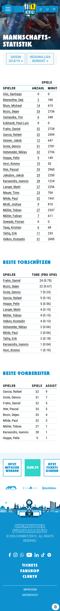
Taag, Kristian (12, 227)
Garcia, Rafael (12, 135)
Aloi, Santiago (12, 94)
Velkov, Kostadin (14, 239)
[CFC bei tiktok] (43, 555)
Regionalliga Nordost (40, 59)
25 (38, 175)
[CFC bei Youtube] (29, 555)
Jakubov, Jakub (13, 175)
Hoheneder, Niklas (15, 152)
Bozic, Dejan (11, 111)
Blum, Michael (12, 106)
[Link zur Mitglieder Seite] (54, 9)
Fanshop (30, 571)
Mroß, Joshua (12, 204)
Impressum (30, 589)
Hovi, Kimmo (11, 164)
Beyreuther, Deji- (13, 100)
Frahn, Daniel (11, 129)
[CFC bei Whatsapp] (22, 555)
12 (38, 140)
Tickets (30, 566)
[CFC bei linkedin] (36, 555)
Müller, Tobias (12, 210)
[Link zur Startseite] (30, 17)
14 (38, 106)
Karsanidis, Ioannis (15, 181)
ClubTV (30, 577)
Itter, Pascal (11, 169)
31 (38, 146)
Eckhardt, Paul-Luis (16, 123)
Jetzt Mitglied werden (12, 468)
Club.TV (32, 467)
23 (38, 193)
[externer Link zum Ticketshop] (41, 9)
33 (38, 111)
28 (38, 181)
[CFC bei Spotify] (49, 555)
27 (38, 187)
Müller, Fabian (12, 216)
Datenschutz (30, 595)
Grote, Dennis (12, 146)
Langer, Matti (11, 187)
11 (38, 233)
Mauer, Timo (11, 193)
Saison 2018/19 (15, 59)
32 (38, 129)
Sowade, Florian (13, 222)
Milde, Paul (10, 198)
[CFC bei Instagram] (15, 555)
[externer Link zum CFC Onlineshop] (47, 9)
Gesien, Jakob (12, 140)
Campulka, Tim (13, 117)
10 (38, 164)
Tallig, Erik (10, 233)
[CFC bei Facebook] (10, 555)
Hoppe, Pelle (11, 158)
